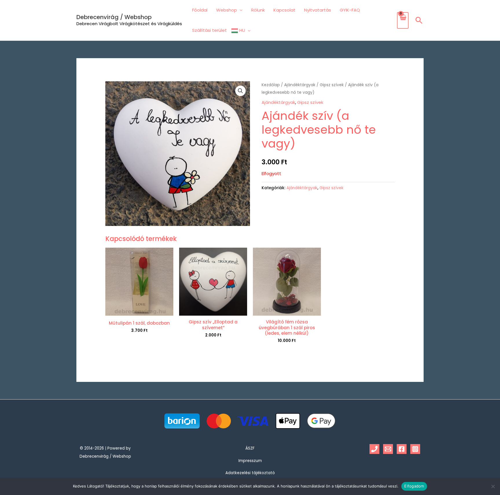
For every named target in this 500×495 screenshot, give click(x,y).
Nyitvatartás (317, 10)
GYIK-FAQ (350, 10)
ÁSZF (250, 448)
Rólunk (258, 10)
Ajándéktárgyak (299, 85)
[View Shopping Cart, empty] (403, 20)
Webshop (226, 10)
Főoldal (199, 10)
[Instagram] (415, 449)
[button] (419, 20)
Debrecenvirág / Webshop (114, 17)
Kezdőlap (271, 85)
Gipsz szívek (332, 85)
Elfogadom (414, 486)
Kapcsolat (284, 10)
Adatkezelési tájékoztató (250, 473)
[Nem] (493, 486)
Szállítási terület (209, 30)
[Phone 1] (374, 449)
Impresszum (250, 460)
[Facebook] (402, 449)
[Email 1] (388, 449)
